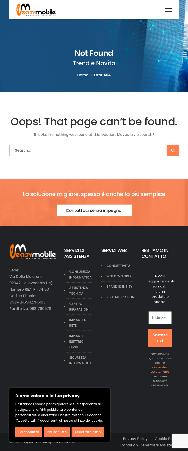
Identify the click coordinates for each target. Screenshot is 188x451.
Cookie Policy (167, 438)
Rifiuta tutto (57, 432)
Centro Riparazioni (79, 306)
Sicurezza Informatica (80, 360)
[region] (59, 415)
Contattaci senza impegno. (94, 210)
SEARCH (173, 150)
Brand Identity (119, 286)
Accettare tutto (88, 432)
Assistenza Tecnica (78, 290)
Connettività (118, 265)
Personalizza (28, 432)
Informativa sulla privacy (160, 369)
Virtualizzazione (121, 297)
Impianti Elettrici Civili (76, 341)
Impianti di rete (78, 322)
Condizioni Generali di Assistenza (149, 445)
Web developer (119, 276)
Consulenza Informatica (80, 274)
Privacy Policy (135, 438)
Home (82, 75)
